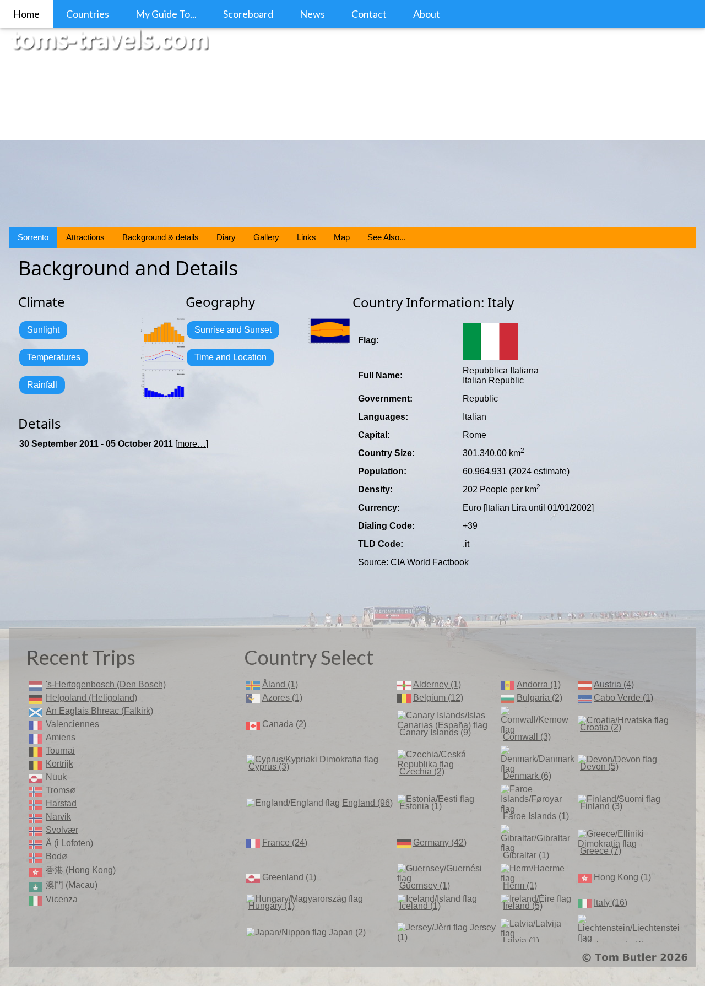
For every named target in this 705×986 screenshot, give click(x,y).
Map (342, 237)
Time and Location (230, 357)
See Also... (386, 237)
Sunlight (43, 329)
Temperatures (53, 357)
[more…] (191, 443)
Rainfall (42, 384)
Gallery (266, 237)
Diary (226, 237)
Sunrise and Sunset (233, 329)
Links (306, 237)
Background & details (160, 237)
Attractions (85, 237)
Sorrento (33, 237)
